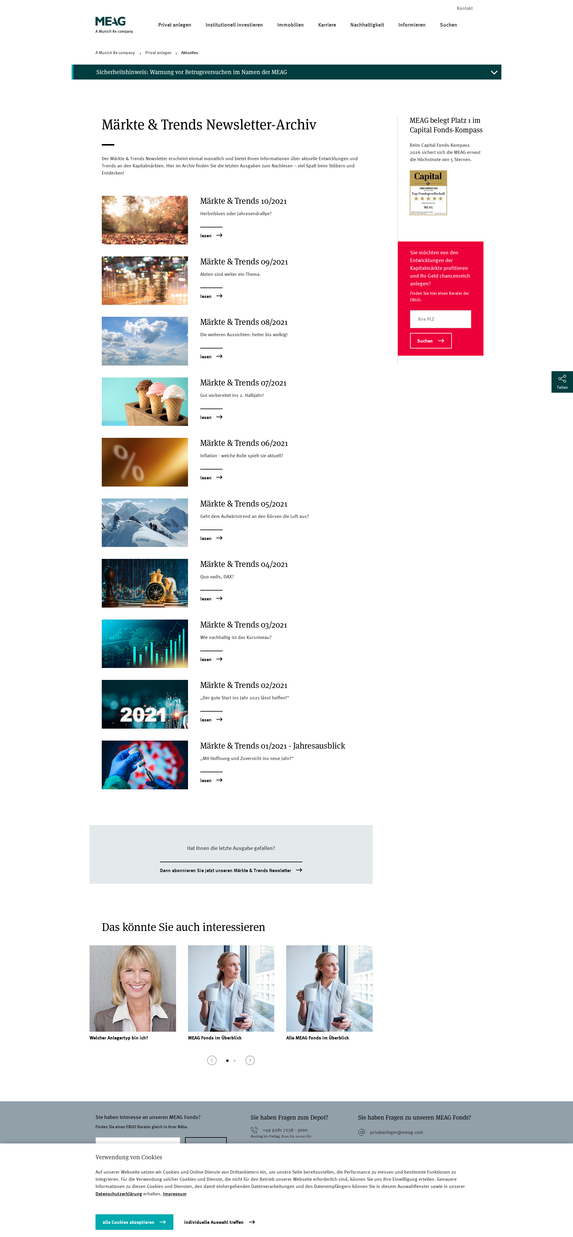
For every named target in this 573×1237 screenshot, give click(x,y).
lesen (206, 235)
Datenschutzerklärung (119, 1193)
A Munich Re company (116, 52)
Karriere (327, 24)
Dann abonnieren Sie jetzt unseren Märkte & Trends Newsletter (225, 870)
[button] (212, 1060)
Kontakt (465, 8)
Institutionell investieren (234, 24)
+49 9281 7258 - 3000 (285, 1130)
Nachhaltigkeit (367, 24)
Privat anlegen (174, 24)
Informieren (412, 24)
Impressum (175, 1193)
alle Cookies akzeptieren (128, 1222)
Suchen (448, 24)
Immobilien (290, 24)
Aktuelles (189, 52)
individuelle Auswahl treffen (214, 1222)
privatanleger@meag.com (396, 1132)
